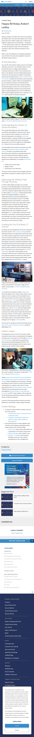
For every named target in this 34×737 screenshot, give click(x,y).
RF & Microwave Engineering (11, 587)
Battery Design (8, 553)
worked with (25, 292)
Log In (17, 5)
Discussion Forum (10, 649)
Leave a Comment (17, 460)
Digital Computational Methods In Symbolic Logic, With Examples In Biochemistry (18, 419)
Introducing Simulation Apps (13, 636)
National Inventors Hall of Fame (21, 387)
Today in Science (6, 449)
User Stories (8, 627)
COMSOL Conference (11, 674)
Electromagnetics (11, 574)
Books (6, 633)
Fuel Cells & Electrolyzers (10, 567)
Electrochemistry (8, 561)
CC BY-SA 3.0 (8, 121)
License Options (9, 608)
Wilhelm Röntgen (13, 433)
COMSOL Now (9, 571)
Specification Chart (10, 605)
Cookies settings (17, 721)
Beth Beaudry (8, 31)
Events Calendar (9, 671)
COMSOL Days (9, 669)
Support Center (9, 682)
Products (7, 602)
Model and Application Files (13, 621)
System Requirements (11, 611)
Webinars (7, 666)
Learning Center (9, 643)
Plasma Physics (8, 582)
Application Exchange (11, 652)
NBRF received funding (18, 231)
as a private (24, 136)
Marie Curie (11, 429)
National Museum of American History (13, 325)
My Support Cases (10, 685)
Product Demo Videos (11, 624)
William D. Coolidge (14, 435)
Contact (24, 5)
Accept (17, 725)
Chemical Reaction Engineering (12, 556)
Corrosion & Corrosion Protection (13, 559)
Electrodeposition (9, 564)
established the (14, 192)
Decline (17, 730)
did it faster (14, 308)
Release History (9, 614)
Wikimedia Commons (21, 121)
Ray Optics (7, 584)
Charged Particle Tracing (10, 576)
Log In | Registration (17, 533)
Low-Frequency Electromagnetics (13, 579)
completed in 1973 (9, 300)
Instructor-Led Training (11, 646)
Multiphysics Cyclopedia (12, 658)
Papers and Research (11, 630)
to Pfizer (17, 319)
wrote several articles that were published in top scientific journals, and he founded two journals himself (16, 379)
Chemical (7, 551)
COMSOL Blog (6, 20)
